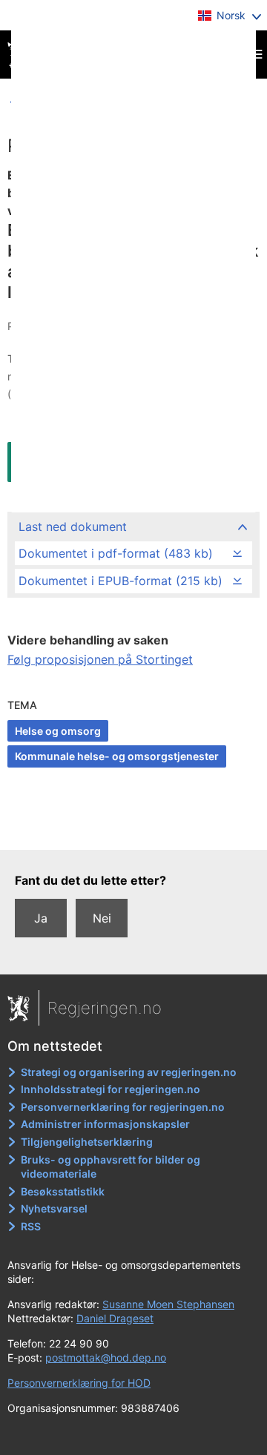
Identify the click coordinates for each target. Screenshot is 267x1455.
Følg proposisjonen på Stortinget (100, 659)
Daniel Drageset (115, 1318)
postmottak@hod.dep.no (105, 1357)
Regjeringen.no (104, 1007)
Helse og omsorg (58, 731)
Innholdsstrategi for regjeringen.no (110, 1089)
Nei (102, 918)
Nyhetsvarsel (54, 1208)
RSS (31, 1226)
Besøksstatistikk (63, 1191)
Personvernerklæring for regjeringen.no (123, 1107)
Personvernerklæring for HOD (79, 1382)
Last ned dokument (73, 526)
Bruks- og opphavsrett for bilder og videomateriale (110, 1167)
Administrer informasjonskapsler (105, 1124)
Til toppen (134, 828)
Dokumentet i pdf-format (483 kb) (116, 553)
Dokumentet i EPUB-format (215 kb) (120, 580)
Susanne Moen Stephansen (168, 1304)
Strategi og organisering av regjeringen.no (129, 1072)
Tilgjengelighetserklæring (87, 1141)
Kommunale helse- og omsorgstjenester (117, 756)
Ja (40, 918)
